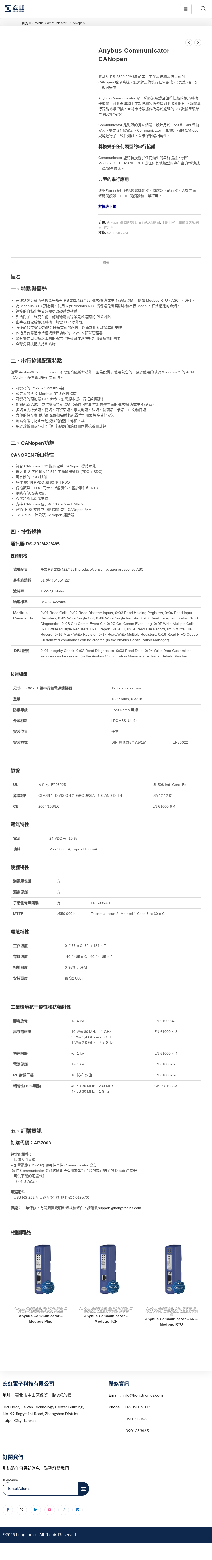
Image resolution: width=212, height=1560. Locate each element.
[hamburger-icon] (186, 9)
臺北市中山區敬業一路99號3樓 (43, 1394)
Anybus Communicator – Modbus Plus (41, 1318)
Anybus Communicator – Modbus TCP (106, 1318)
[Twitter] (22, 1510)
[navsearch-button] (203, 9)
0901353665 (137, 1430)
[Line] (77, 1510)
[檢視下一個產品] (197, 42)
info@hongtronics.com (143, 1394)
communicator (117, 232)
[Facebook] (8, 1510)
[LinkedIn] (36, 1510)
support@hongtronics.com (119, 1208)
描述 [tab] (106, 263)
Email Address (10, 1479)
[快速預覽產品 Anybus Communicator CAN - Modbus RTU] (200, 1249)
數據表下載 (107, 206)
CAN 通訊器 (183, 1308)
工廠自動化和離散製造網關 (42, 1310)
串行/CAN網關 (149, 222)
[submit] (83, 1489)
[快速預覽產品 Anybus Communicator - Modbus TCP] (134, 1249)
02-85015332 (137, 1406)
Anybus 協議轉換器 (121, 222)
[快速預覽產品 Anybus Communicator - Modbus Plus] (69, 1249)
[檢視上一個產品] (188, 42)
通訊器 (109, 227)
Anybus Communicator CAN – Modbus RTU (171, 1321)
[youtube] (49, 1510)
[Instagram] (63, 1510)
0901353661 (137, 1418)
